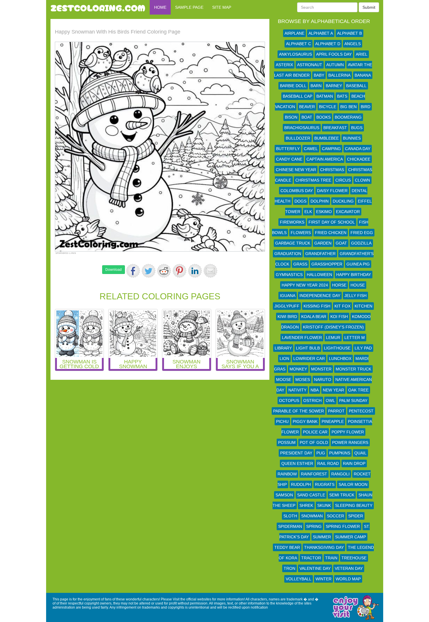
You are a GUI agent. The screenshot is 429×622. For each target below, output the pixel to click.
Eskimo (324, 211)
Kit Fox (342, 306)
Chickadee (358, 159)
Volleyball (298, 579)
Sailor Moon (353, 484)
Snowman (312, 516)
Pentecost (361, 411)
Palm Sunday (353, 400)
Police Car (315, 432)
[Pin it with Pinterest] (179, 271)
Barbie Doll (293, 85)
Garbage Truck (292, 243)
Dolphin (320, 201)
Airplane (294, 33)
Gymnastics (289, 274)
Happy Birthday (353, 274)
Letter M (354, 337)
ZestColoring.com (97, 7)
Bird (365, 106)
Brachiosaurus (301, 127)
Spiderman (290, 526)
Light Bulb (308, 348)
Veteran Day (349, 568)
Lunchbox (340, 358)
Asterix (284, 64)
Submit (368, 7)
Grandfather (320, 253)
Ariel (361, 54)
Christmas (332, 169)
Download (113, 270)
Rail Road (328, 463)
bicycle (327, 106)
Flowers (301, 232)
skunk (324, 505)
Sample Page (189, 7)
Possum (287, 442)
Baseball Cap (297, 96)
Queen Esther (297, 463)
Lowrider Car (309, 358)
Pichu (282, 421)
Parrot (336, 411)
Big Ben (348, 106)
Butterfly (288, 148)
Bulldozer (298, 138)
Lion (284, 358)
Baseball (356, 85)
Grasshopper (326, 264)
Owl (330, 400)
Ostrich (312, 400)
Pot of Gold (314, 442)
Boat (306, 117)
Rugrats (324, 484)
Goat (341, 243)
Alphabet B (349, 33)
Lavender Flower (302, 337)
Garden (323, 243)
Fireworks (292, 222)
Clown (362, 180)
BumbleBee (326, 138)
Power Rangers (350, 442)
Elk (308, 211)
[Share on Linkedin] (195, 271)
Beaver (307, 106)
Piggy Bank (305, 421)
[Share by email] (210, 271)
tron (289, 568)
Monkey (298, 369)
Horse (339, 285)
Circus (343, 180)
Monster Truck (353, 369)
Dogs (300, 201)
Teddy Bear (287, 547)
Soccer (335, 516)
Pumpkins (339, 453)
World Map (348, 579)
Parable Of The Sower (298, 411)
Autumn (335, 64)
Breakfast (335, 127)
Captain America (324, 159)
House (357, 285)
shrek (306, 505)
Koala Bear (313, 316)
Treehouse (354, 558)
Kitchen (363, 306)
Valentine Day (315, 568)
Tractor (311, 558)
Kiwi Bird (287, 316)
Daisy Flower (332, 190)
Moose (283, 379)
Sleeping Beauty (353, 505)
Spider (355, 516)
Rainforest (314, 474)
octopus (289, 400)
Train (331, 558)
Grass (300, 264)
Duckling (343, 201)
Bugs (356, 127)
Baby (319, 75)
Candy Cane (289, 159)
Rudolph (301, 484)
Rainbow (287, 474)
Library (283, 348)
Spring (314, 526)
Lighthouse (337, 348)
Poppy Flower (348, 432)
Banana (363, 75)
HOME (160, 7)
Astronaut (309, 64)
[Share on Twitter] (149, 271)
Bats (342, 96)
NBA (315, 390)
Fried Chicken (330, 232)
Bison (291, 117)
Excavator (348, 211)
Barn (316, 85)
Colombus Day (296, 190)
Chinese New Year (296, 169)
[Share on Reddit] (164, 271)
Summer (322, 537)
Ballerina (339, 75)
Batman (324, 96)
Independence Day (319, 295)
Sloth (290, 516)
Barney (334, 85)
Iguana (287, 295)
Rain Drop (354, 463)
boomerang (348, 117)
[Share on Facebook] (133, 271)
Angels (352, 43)
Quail (360, 453)
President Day (296, 453)
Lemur (333, 337)
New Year (333, 390)
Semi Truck (341, 495)
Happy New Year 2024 (305, 285)
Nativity (297, 390)
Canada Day (357, 148)
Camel (311, 148)
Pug (320, 453)
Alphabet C (298, 43)
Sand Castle (311, 495)
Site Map (221, 7)
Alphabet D (327, 43)
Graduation (287, 253)
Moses (302, 379)
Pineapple (333, 421)
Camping (331, 148)
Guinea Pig (358, 264)
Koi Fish (339, 316)
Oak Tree (358, 390)
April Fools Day (334, 54)
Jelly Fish (355, 295)
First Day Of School (331, 222)
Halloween (319, 274)
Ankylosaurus (295, 54)
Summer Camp (350, 537)
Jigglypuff (286, 306)
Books (323, 117)
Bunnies (352, 138)
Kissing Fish (317, 306)
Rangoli (340, 474)
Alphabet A (320, 33)
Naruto (322, 379)
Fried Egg (361, 232)
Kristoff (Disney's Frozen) (333, 327)
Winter (323, 579)
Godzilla (361, 243)
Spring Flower (343, 526)
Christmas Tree (313, 180)
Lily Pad (363, 348)
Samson (284, 495)
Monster (321, 369)
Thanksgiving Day (324, 547)
